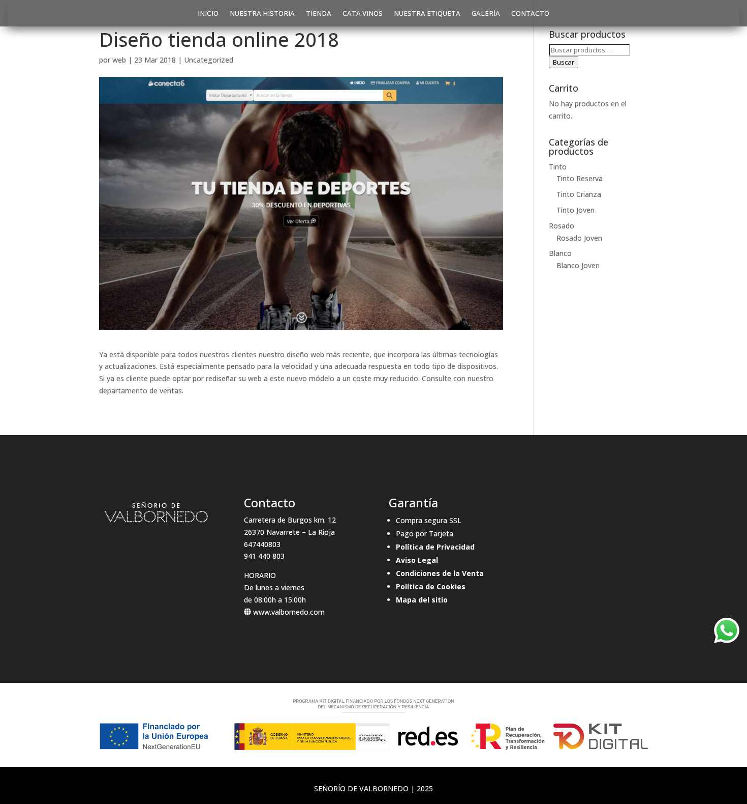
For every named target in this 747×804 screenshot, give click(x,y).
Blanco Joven (578, 265)
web (119, 60)
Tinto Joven (575, 210)
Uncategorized (208, 60)
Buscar (563, 62)
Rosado (561, 226)
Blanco (560, 253)
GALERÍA (486, 14)
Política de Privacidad (435, 547)
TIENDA (318, 14)
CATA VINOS (363, 14)
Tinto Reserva (579, 178)
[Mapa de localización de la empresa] (590, 545)
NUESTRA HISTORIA (262, 14)
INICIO (208, 14)
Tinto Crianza (578, 194)
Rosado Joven (579, 238)
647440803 (262, 544)
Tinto (558, 166)
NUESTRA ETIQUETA (427, 14)
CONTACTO (530, 14)
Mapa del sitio (422, 600)
